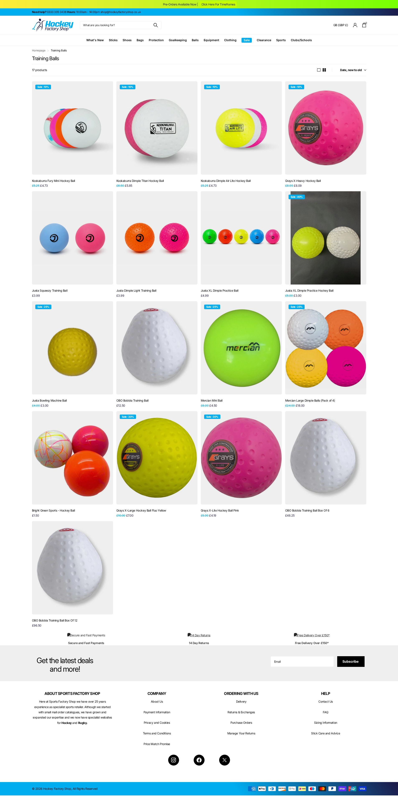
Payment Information (157, 712)
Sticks (113, 40)
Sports (281, 40)
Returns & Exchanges (241, 712)
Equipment (211, 40)
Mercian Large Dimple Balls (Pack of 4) (310, 400)
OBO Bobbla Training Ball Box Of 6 (307, 510)
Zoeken (155, 25)
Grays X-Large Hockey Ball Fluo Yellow (141, 510)
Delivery (241, 701)
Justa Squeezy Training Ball (49, 290)
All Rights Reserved (85, 788)
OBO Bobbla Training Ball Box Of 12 (55, 620)
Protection (156, 40)
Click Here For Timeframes (218, 4)
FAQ (325, 712)
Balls (195, 40)
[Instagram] (173, 760)
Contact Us (325, 701)
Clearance (264, 40)
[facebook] (199, 760)
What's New (95, 40)
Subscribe (350, 661)
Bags (140, 40)
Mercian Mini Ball (212, 400)
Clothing (230, 40)
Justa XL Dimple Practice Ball (219, 290)
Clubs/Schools (301, 40)
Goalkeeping (178, 40)
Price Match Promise (157, 744)
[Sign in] (355, 25)
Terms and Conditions (157, 733)
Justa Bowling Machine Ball (49, 400)
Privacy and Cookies (157, 722)
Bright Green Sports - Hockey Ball (53, 510)
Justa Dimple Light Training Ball (136, 290)
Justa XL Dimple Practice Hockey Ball (309, 290)
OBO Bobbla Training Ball (132, 400)
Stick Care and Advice (325, 733)
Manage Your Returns (241, 733)
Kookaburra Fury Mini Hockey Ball (53, 180)
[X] (224, 760)
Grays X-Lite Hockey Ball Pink (220, 510)
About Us (157, 701)
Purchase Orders (241, 722)
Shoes (127, 40)
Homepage (39, 50)
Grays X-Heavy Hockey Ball (303, 180)
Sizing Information (325, 722)
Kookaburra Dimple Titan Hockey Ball (140, 180)
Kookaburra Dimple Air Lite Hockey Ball (226, 180)
